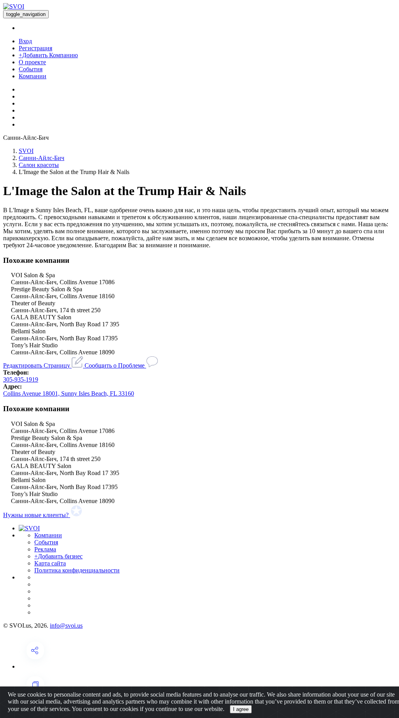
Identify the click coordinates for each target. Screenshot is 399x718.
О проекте (32, 62)
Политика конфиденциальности (77, 570)
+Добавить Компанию (48, 55)
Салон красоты (39, 165)
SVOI (26, 151)
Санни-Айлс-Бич (41, 158)
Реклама (45, 549)
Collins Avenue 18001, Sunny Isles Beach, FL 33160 (68, 393)
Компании (32, 76)
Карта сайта (50, 563)
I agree (241, 709)
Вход (25, 41)
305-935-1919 (20, 379)
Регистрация (35, 48)
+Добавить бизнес (58, 556)
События (30, 69)
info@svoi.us (66, 625)
